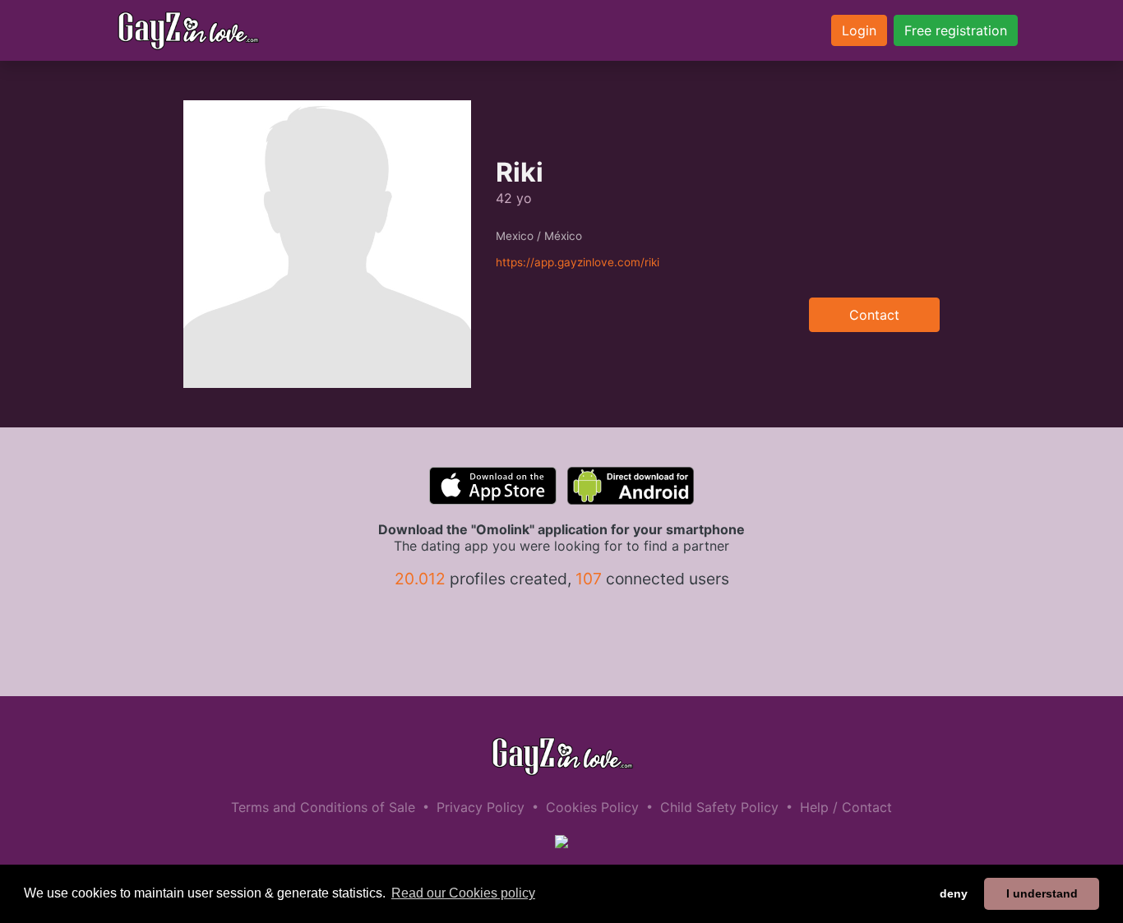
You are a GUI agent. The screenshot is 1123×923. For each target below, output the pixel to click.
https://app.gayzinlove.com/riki (577, 262)
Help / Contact (846, 807)
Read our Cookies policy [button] (463, 893)
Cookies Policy (592, 807)
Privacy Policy (481, 807)
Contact (874, 315)
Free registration (955, 30)
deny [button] (954, 893)
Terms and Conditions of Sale (323, 807)
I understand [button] (1042, 893)
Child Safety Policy (719, 807)
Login (859, 30)
